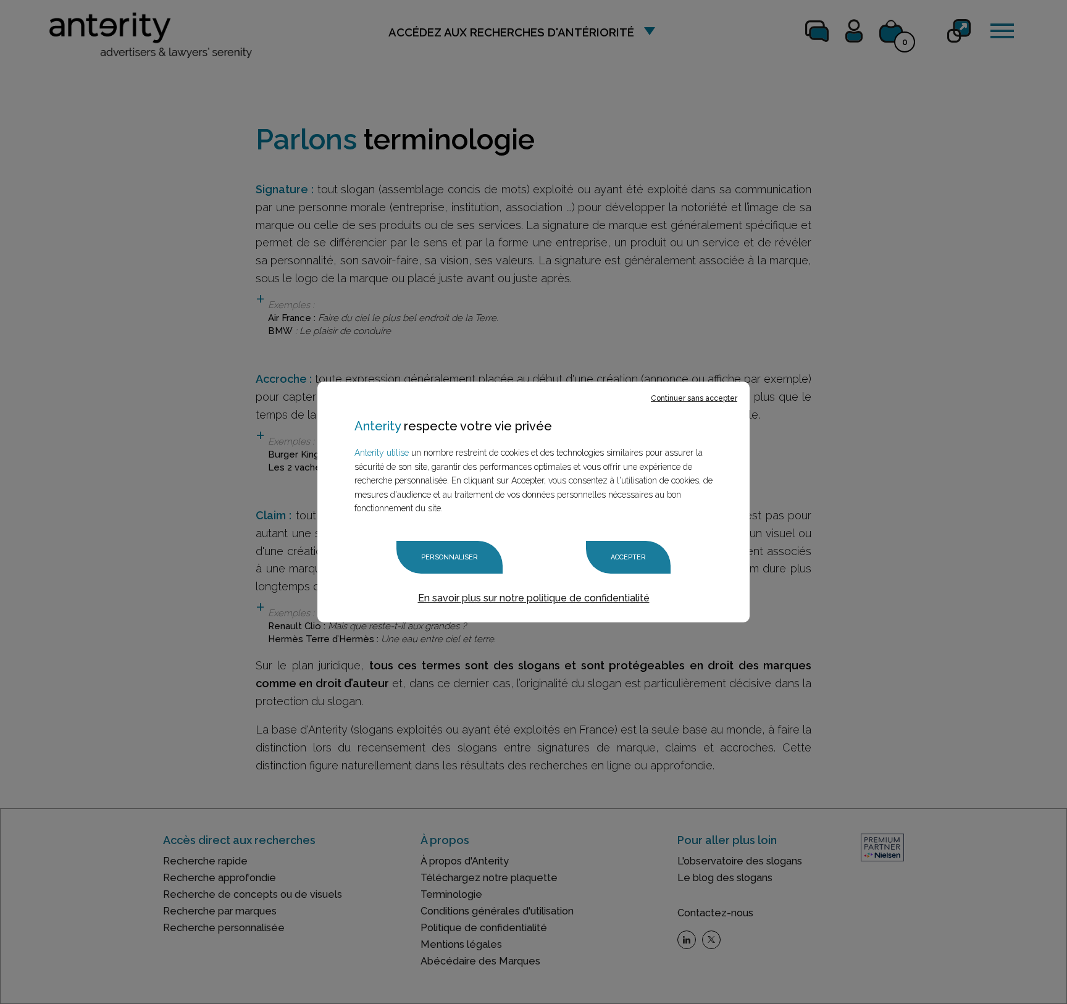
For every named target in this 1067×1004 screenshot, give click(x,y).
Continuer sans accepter (694, 398)
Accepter (628, 557)
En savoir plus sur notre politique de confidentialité (534, 598)
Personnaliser (449, 557)
